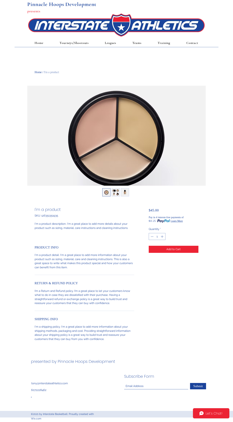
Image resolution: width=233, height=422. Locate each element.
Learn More (177, 221)
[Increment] (162, 236)
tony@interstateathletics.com (49, 383)
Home (38, 72)
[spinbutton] (157, 236)
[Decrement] (151, 236)
